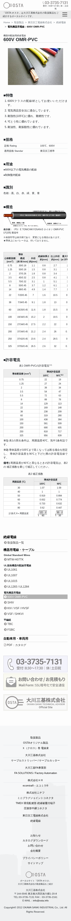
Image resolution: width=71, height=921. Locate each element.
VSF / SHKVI (15, 613)
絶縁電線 (61, 22)
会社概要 (35, 850)
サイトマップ (35, 863)
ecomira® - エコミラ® (35, 785)
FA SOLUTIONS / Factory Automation (35, 773)
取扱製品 (19, 22)
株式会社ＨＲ (35, 780)
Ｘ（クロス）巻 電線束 (35, 748)
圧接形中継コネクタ (35, 808)
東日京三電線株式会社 (40, 22)
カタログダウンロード (35, 840)
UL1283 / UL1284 (18, 586)
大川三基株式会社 (35, 755)
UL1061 (12, 569)
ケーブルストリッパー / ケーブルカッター (35, 760)
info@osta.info (41, 900)
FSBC (11, 629)
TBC (10, 624)
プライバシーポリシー (35, 857)
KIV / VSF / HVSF (18, 608)
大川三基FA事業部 (35, 767)
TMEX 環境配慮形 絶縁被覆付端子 (35, 803)
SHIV (10, 602)
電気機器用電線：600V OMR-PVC (26, 26)
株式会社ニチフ (36, 792)
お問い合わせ (35, 845)
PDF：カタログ (16, 645)
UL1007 (12, 575)
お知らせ (35, 835)
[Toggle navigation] (64, 14)
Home (6, 22)
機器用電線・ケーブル (18, 549)
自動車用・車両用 (15, 638)
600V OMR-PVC (17, 596)
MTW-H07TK (15, 559)
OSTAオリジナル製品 (35, 742)
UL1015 (12, 581)
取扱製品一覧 (15, 542)
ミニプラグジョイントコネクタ (35, 797)
